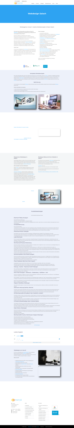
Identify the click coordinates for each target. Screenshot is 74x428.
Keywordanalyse (42, 43)
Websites (32, 190)
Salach (46, 75)
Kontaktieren (40, 165)
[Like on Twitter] (20, 340)
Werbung (26, 84)
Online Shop (42, 48)
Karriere (53, 3)
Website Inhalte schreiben (29, 408)
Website (23, 201)
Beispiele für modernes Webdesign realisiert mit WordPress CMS (48, 171)
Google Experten (26, 352)
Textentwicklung (42, 38)
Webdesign (33, 3)
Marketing (24, 353)
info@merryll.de (15, 411)
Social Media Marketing (48, 38)
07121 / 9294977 (17, 409)
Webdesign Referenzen (48, 3)
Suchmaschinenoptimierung (19, 361)
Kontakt (57, 3)
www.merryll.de (15, 412)
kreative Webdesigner (18, 369)
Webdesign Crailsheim (42, 412)
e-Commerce (37, 3)
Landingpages (42, 3)
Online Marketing (28, 414)
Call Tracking (43, 54)
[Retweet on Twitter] (19, 340)
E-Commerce (46, 48)
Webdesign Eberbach (42, 415)
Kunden (15, 80)
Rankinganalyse (42, 37)
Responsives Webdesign (17, 171)
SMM (53, 38)
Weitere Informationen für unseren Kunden (21, 127)
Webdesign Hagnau (42, 418)
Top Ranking (26, 49)
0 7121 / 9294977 (17, 1)
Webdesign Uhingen (42, 420)
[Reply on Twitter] (17, 340)
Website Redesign (28, 413)
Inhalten (17, 167)
